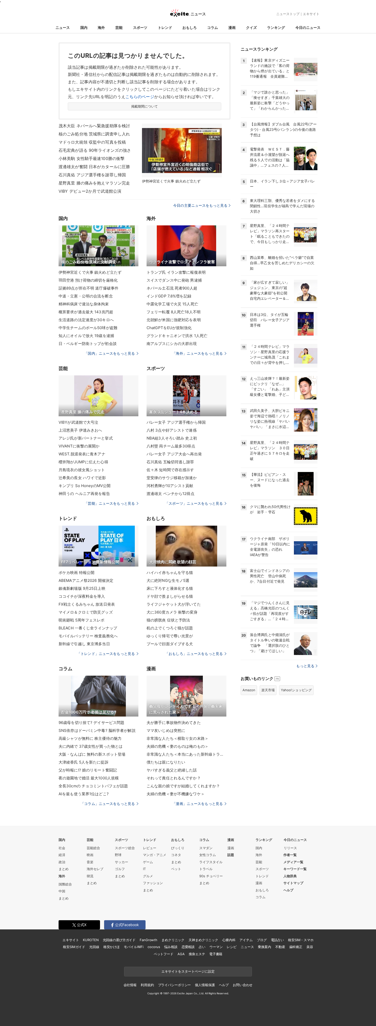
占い (202, 947)
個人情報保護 (205, 985)
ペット (176, 869)
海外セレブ (95, 869)
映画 (90, 855)
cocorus (154, 947)
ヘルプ (288, 890)
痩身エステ (197, 954)
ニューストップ (288, 14)
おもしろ (189, 27)
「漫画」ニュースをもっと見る (197, 803)
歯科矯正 (295, 947)
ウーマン (216, 947)
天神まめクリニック (203, 940)
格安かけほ (111, 947)
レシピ (232, 947)
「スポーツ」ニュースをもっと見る (194, 503)
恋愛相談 (188, 947)
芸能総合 (93, 848)
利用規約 (147, 985)
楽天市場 (268, 690)
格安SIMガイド (74, 947)
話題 (230, 855)
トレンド (165, 27)
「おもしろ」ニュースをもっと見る (194, 653)
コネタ (176, 855)
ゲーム (148, 862)
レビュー (149, 848)
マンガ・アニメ (154, 855)
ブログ (262, 940)
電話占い (277, 940)
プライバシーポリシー (174, 985)
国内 (83, 27)
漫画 (232, 27)
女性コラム (207, 855)
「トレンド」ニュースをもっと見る (106, 653)
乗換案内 (264, 947)
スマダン (206, 848)
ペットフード (163, 954)
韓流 (90, 876)
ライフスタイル (211, 862)
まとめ (64, 869)
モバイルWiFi (133, 947)
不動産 (280, 947)
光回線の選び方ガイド (119, 940)
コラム (212, 27)
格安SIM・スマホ (301, 940)
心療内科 (228, 940)
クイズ (251, 27)
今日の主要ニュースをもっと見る (200, 205)
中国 (62, 891)
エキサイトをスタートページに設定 (188, 971)
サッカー (121, 862)
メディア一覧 (293, 862)
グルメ (148, 876)
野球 (118, 855)
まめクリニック (172, 940)
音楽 (90, 862)
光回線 (94, 947)
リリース (290, 848)
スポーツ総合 (125, 848)
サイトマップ (293, 883)
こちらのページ (139, 96)
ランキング (276, 27)
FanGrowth (148, 940)
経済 (62, 855)
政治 (62, 862)
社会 (62, 848)
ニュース (63, 27)
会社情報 (130, 985)
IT (144, 869)
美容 (309, 947)
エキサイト (311, 14)
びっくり (177, 848)
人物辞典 (290, 876)
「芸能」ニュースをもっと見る (109, 503)
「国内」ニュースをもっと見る (109, 353)
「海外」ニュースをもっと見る (197, 353)
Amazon (248, 690)
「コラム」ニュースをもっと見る (108, 803)
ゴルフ (120, 869)
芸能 (119, 27)
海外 (101, 27)
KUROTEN (90, 940)
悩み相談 (170, 947)
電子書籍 (215, 954)
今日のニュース (307, 27)
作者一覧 (290, 855)
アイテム (245, 940)
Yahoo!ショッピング (296, 690)
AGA (181, 954)
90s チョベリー (211, 876)
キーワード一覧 (295, 869)
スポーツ (140, 27)
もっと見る (305, 666)
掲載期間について (144, 106)
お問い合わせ (242, 985)
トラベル (206, 869)
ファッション (153, 883)
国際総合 (65, 884)
